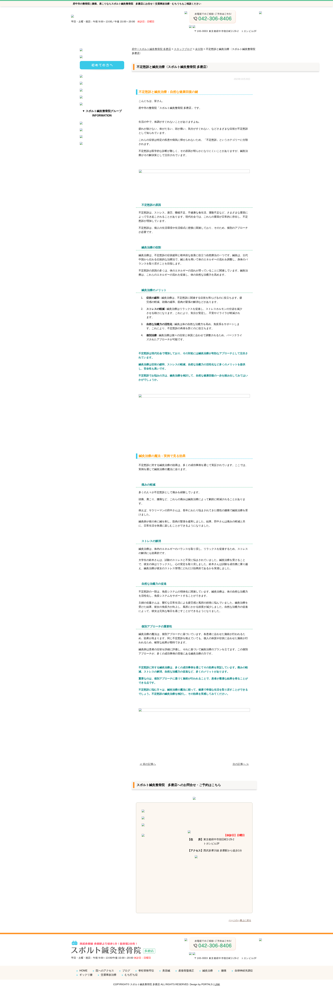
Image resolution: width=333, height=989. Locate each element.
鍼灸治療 (206, 970)
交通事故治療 (107, 974)
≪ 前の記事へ (148, 764)
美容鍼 (164, 970)
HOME (81, 970)
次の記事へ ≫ (241, 764)
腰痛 (222, 970)
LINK (217, 984)
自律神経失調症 (242, 970)
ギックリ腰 (84, 974)
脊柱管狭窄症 (144, 970)
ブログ (124, 970)
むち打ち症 (130, 974)
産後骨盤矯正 (184, 970)
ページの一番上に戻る (240, 920)
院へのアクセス (103, 970)
